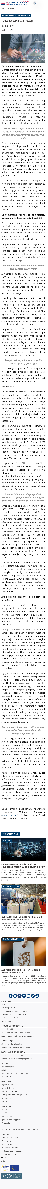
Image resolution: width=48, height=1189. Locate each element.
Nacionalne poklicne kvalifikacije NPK (15, 1032)
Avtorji (3, 1161)
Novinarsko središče (9, 1091)
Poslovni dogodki (7, 1067)
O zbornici (6, 1081)
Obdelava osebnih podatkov (12, 1151)
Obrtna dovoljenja (8, 1116)
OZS (3, 8)
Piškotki (6, 1157)
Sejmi (3, 1070)
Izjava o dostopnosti (9, 1154)
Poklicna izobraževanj (11, 1026)
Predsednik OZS (7, 1088)
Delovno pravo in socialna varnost (14, 1011)
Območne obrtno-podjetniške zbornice (16, 1047)
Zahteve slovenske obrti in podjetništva (16, 1059)
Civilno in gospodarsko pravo (12, 1018)
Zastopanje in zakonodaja (13, 1052)
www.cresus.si (9, 815)
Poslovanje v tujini (8, 1008)
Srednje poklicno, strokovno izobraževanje (17, 1036)
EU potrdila (5, 1123)
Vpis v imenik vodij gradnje (11, 1119)
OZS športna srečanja (9, 1147)
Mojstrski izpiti (7, 1029)
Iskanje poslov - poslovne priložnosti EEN (17, 1073)
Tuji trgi (5, 1063)
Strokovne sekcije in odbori (11, 1044)
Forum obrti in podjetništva (12, 1055)
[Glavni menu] (2, 4)
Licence (4, 1109)
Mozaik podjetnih (8, 1141)
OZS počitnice (6, 1144)
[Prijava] (34, 3)
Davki (3, 1004)
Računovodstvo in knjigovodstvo (13, 1014)
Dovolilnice (5, 1113)
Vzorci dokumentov (8, 1021)
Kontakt (4, 1101)
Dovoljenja (6, 1106)
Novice (11, 8)
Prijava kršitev (6, 1098)
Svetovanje (6, 1001)
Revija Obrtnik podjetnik (10, 1137)
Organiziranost (7, 1085)
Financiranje (6, 1077)
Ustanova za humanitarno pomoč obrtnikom (21, 1130)
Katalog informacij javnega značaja (15, 1095)
